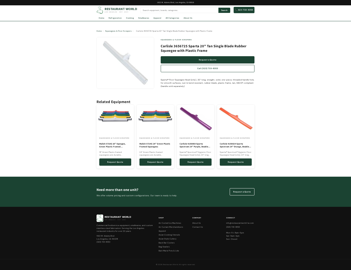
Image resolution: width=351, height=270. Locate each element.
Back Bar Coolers (167, 243)
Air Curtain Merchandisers (171, 227)
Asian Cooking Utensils (169, 235)
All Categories (172, 18)
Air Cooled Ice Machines (170, 223)
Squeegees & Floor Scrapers (118, 31)
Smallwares (143, 18)
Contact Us (197, 227)
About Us (188, 18)
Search (224, 10)
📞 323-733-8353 (244, 10)
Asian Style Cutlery (167, 239)
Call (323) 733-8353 (207, 68)
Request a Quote (207, 60)
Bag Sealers (164, 247)
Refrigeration (115, 18)
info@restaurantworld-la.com (240, 223)
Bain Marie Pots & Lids (169, 251)
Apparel (157, 18)
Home (101, 18)
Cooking (130, 18)
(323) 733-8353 (233, 227)
